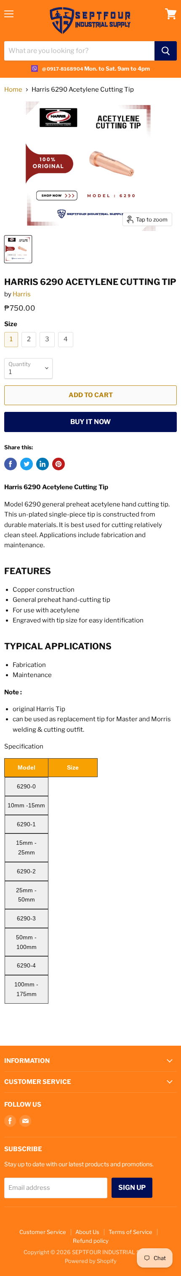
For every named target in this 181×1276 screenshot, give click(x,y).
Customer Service (42, 1232)
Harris (22, 294)
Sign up (132, 1188)
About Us (87, 1232)
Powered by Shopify (91, 1261)
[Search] (165, 51)
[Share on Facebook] (10, 464)
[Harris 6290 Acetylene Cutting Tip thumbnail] (18, 249)
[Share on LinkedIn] (42, 464)
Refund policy (91, 1240)
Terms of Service (130, 1232)
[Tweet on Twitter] (26, 464)
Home (13, 89)
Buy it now (90, 422)
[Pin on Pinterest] (58, 464)
